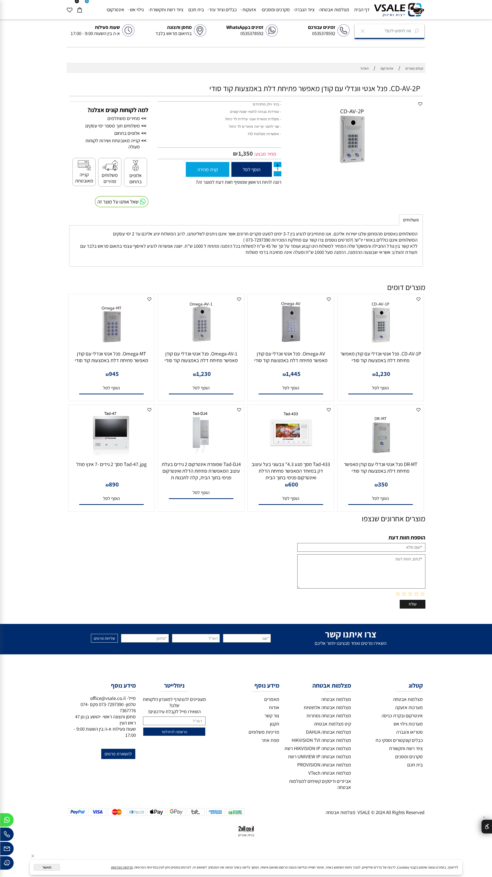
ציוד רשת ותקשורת (166, 9)
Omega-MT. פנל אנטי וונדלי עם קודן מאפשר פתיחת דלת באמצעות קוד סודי (111, 357)
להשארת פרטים (118, 754)
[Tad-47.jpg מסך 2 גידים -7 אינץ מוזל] (111, 456)
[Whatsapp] (7, 821)
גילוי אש (137, 9)
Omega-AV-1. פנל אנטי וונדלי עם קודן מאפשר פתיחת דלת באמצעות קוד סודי (201, 357)
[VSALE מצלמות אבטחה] (399, 9)
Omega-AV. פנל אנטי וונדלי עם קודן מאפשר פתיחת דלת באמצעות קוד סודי (290, 357)
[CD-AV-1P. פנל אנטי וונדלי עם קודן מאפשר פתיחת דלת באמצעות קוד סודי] (380, 346)
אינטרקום (115, 9)
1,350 (245, 153)
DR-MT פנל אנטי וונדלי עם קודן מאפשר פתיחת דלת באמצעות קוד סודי (380, 467)
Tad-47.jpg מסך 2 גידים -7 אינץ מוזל (111, 464)
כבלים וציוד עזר (223, 9)
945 (114, 374)
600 (293, 484)
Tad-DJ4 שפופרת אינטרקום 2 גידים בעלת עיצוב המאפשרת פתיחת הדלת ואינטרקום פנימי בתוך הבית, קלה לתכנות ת (201, 471)
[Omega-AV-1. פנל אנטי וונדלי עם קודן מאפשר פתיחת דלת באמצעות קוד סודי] (201, 346)
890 (114, 484)
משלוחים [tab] (411, 220)
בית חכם (196, 9)
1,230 (383, 374)
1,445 (293, 374)
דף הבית (362, 9)
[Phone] (7, 835)
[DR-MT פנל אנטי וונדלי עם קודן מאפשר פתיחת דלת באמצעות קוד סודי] (380, 456)
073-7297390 (111, 704)
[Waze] (7, 864)
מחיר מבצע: (264, 154)
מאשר (47, 867)
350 (383, 484)
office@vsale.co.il (108, 698)
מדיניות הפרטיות (122, 867)
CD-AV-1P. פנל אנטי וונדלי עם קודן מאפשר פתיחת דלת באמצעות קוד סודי (380, 357)
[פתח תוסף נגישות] (486, 826)
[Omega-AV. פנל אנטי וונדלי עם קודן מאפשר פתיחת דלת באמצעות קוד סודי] (291, 346)
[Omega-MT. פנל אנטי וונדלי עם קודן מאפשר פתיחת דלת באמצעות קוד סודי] (111, 346)
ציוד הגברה (305, 9)
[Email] (7, 850)
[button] (380, 388)
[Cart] (81, 9)
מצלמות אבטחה (334, 9)
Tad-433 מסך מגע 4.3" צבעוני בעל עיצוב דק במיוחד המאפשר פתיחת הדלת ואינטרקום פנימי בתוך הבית (291, 471)
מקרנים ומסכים (276, 9)
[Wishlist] (71, 9)
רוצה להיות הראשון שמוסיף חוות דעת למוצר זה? (238, 182)
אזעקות (249, 9)
